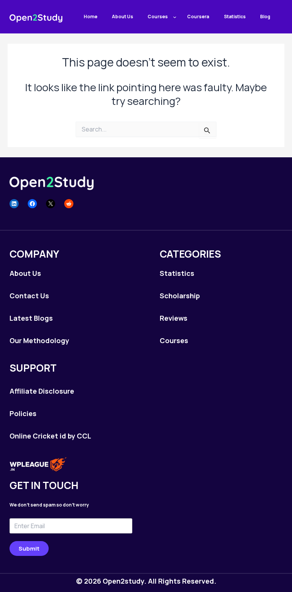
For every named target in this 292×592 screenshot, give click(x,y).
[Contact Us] (29, 295)
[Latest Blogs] (31, 318)
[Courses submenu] (174, 17)
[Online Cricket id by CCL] (50, 436)
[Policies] (23, 413)
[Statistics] (177, 273)
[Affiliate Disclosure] (42, 391)
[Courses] (174, 340)
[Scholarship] (180, 295)
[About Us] (25, 273)
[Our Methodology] (39, 340)
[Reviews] (173, 318)
